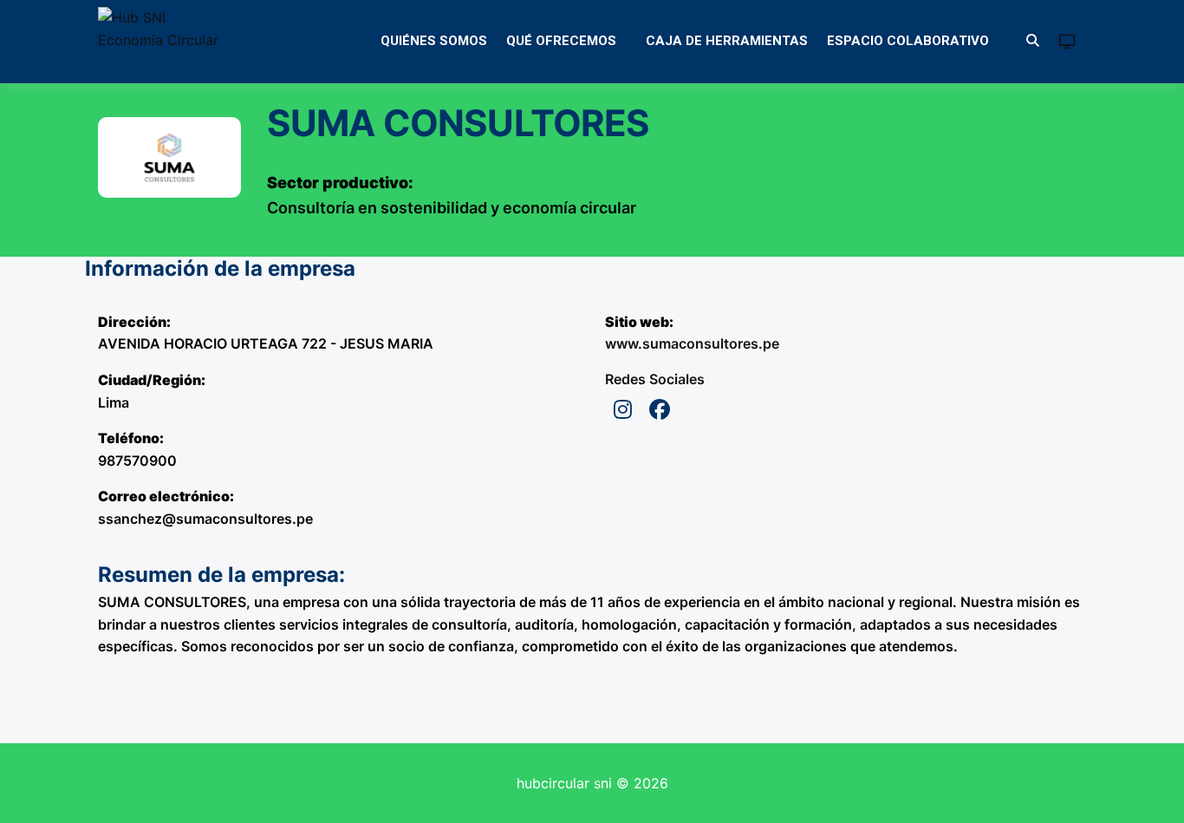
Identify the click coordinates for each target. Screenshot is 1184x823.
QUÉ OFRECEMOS (561, 41)
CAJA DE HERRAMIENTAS (727, 41)
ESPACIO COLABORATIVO (908, 41)
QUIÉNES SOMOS (434, 41)
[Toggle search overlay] (1032, 41)
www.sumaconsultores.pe (692, 343)
